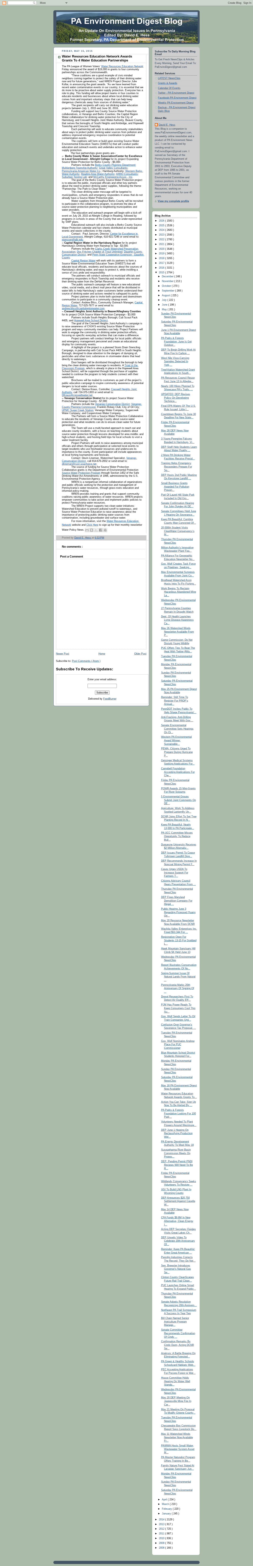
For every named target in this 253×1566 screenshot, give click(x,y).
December (168, 276)
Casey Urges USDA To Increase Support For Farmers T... (174, 872)
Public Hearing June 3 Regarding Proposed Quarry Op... (178, 912)
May (165, 309)
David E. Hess (167, 125)
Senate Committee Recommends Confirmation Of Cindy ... (178, 1333)
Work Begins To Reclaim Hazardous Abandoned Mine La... (178, 592)
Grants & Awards (167, 83)
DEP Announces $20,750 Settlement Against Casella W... (178, 1201)
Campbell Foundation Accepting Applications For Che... (178, 772)
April (165, 1499)
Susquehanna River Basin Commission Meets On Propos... (176, 1153)
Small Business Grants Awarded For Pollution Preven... (175, 486)
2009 (162, 1543)
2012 (162, 1528)
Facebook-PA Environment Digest (177, 97)
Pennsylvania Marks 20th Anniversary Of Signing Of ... (177, 988)
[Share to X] (96, 530)
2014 (162, 1519)
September (168, 290)
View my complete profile (173, 201)
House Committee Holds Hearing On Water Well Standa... (175, 1381)
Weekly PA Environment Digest (176, 102)
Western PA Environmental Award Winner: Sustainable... (176, 740)
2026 (162, 220)
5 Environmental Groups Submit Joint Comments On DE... (178, 800)
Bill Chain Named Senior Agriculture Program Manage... (175, 1321)
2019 (162, 253)
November (168, 281)
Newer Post (62, 653)
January (167, 1513)
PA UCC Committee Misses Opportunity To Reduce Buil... (177, 836)
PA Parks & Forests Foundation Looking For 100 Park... (178, 1113)
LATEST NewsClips (169, 78)
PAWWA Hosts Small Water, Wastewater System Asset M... (177, 1449)
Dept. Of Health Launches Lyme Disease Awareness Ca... (177, 620)
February (167, 1509)
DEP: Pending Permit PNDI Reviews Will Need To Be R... (177, 1165)
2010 (162, 1538)
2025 (162, 225)
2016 (162, 267)
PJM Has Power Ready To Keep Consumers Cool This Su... (178, 1008)
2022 (162, 239)
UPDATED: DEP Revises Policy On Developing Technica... (175, 398)
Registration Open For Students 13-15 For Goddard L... (178, 940)
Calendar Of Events (169, 88)
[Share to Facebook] (101, 530)
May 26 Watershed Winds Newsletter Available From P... (177, 632)
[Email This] (87, 530)
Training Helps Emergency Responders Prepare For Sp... (176, 467)
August (166, 295)
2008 (162, 1547)
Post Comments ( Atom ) (86, 661)
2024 (162, 230)
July (164, 300)
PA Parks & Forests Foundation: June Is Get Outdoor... (176, 341)
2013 (162, 1524)
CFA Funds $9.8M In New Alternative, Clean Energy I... (177, 1221)
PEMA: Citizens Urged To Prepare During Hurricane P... (177, 752)
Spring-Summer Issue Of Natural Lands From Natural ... (178, 977)
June (165, 304)
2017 (162, 263)
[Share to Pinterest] (105, 530)
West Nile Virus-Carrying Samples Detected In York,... (175, 361)
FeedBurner (109, 698)
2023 (162, 234)
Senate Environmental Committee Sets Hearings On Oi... (177, 729)
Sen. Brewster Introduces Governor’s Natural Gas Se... (176, 1269)
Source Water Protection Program (81, 473)
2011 (162, 1533)
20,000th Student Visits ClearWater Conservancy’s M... (177, 531)
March (166, 1504)
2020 (162, 249)
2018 (162, 258)
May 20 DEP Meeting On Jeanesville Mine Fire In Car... (176, 1401)
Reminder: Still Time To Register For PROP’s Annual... (174, 701)
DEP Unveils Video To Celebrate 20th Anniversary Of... (178, 1241)
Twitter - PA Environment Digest (176, 93)
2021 (162, 244)
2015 (162, 272)
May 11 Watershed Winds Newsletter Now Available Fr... (177, 1437)
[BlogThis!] (91, 530)
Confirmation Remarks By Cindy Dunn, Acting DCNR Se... (177, 1345)
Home (101, 653)
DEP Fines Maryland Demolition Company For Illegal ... (176, 901)
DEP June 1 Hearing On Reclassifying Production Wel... (177, 1133)
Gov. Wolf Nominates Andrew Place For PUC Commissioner (177, 1044)
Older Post (140, 653)
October (167, 286)
